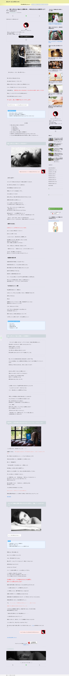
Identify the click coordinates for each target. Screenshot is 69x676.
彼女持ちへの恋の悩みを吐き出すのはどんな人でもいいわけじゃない (23, 133)
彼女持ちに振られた (52, 175)
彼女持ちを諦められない (53, 183)
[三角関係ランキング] (32, 643)
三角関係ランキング (26, 644)
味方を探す (9, 496)
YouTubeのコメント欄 (16, 130)
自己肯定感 (51, 185)
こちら (33, 625)
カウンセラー (15, 126)
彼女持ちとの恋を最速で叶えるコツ (26, 36)
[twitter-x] (26, 39)
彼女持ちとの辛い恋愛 (13, 12)
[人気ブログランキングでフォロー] (55, 209)
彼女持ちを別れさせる (53, 179)
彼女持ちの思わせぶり (53, 177)
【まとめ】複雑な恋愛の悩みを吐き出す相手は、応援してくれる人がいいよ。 (25, 135)
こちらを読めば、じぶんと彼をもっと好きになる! (40, 4)
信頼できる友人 (15, 127)
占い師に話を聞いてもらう (12, 637)
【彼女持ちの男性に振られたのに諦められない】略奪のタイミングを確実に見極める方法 (55, 23)
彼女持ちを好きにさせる (53, 181)
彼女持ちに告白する (52, 173)
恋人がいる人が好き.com (12, 1)
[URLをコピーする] (39, 16)
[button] (12, 16)
